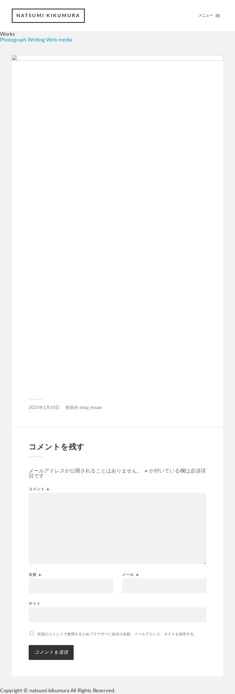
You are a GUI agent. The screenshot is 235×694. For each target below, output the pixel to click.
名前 (35, 575)
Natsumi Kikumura (48, 15)
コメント (39, 489)
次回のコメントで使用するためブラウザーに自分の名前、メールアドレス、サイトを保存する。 (117, 634)
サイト (35, 604)
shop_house (90, 408)
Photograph (13, 40)
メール (130, 575)
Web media (59, 40)
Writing (36, 40)
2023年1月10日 (44, 408)
